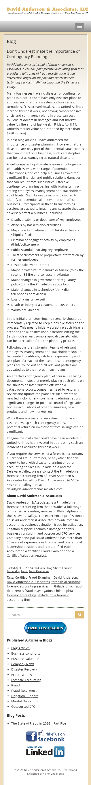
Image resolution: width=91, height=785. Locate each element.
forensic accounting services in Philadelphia (39, 586)
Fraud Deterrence (39, 571)
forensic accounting (66, 582)
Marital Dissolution (25, 701)
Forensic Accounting (26, 680)
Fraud (24, 571)
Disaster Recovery (24, 669)
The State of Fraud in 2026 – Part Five (38, 723)
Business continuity (25, 653)
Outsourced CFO (23, 706)
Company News (22, 664)
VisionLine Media (53, 773)
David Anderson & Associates (28, 582)
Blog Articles (54, 568)
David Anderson (65, 577)
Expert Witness (22, 675)
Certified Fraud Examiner (33, 577)
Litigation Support (24, 696)
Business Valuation (25, 659)
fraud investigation (39, 591)
